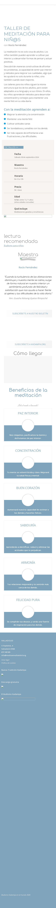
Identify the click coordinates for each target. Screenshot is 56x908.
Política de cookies (8, 663)
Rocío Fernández (28, 267)
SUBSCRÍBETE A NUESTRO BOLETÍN (30, 313)
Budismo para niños (14, 245)
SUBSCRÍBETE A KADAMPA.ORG (30, 344)
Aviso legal (5, 660)
